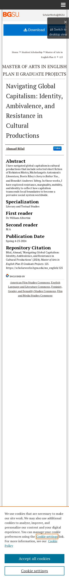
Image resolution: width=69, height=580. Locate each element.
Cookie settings (47, 536)
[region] (34, 543)
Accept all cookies (34, 558)
